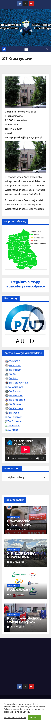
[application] (25, 449)
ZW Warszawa (15, 387)
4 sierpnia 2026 (18, 529)
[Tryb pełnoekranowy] (42, 458)
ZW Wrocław (16, 395)
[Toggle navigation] (26, 49)
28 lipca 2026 (17, 562)
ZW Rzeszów (14, 417)
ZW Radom (15, 391)
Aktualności (13, 517)
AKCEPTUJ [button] (34, 717)
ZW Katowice (16, 408)
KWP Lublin (15, 365)
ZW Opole (14, 412)
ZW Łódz (13, 378)
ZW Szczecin (14, 421)
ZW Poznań (15, 369)
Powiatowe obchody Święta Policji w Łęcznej (24, 622)
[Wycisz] (37, 458)
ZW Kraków (13, 425)
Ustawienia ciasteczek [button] (15, 717)
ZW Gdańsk (15, 404)
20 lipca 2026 (17, 594)
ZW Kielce (12, 429)
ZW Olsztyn (15, 374)
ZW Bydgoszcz (17, 399)
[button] (47, 49)
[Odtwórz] (8, 458)
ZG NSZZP (14, 361)
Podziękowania (19, 589)
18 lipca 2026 (17, 627)
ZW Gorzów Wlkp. (18, 382)
